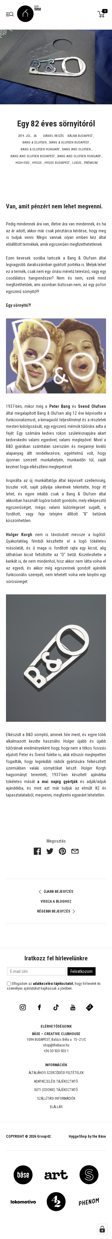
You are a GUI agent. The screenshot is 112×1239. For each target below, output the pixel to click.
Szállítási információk (56, 1098)
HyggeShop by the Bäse (87, 1136)
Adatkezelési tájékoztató (56, 1081)
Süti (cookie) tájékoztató (56, 1090)
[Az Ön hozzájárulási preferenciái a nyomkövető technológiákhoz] (102, 1229)
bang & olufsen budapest (69, 142)
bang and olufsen (76, 149)
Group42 (43, 1136)
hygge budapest (57, 163)
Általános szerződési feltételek (56, 1073)
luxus (76, 163)
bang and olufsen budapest (32, 156)
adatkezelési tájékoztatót (53, 984)
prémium (91, 163)
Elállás (56, 1107)
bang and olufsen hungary (79, 156)
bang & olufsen (34, 142)
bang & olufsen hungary (40, 149)
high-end (23, 163)
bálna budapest (80, 136)
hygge (37, 163)
